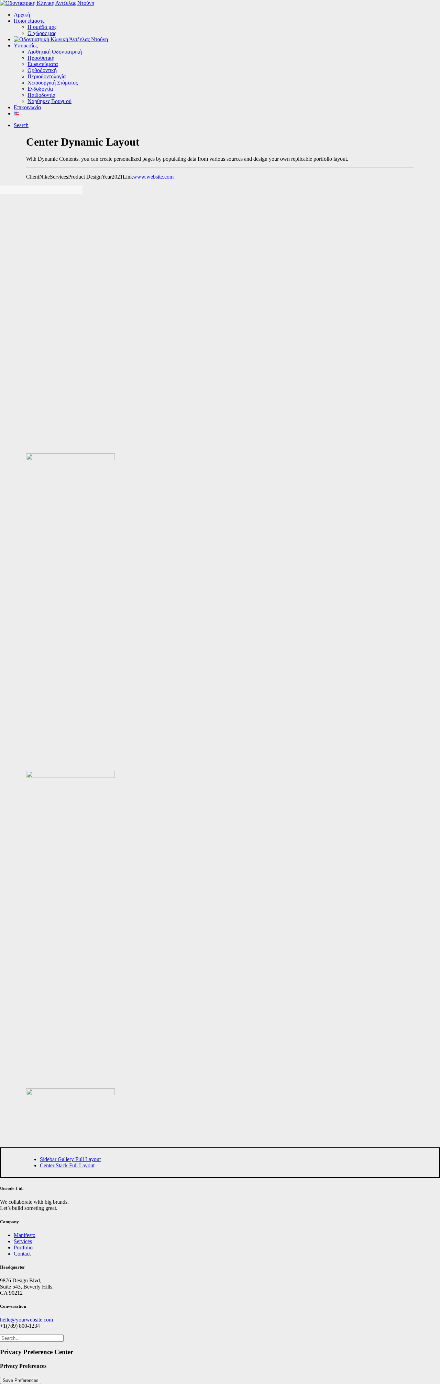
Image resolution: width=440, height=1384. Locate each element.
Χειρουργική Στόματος (53, 83)
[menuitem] (227, 15)
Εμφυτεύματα (43, 64)
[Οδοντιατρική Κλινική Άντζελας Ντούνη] (220, 3)
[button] (21, 125)
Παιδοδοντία (41, 95)
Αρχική (22, 15)
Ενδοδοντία (40, 89)
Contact (22, 1254)
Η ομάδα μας (42, 27)
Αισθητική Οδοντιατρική (55, 52)
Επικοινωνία (27, 107)
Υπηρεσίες (25, 45)
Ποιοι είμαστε (29, 21)
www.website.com (153, 177)
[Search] (32, 1338)
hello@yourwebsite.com (26, 1320)
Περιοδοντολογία (47, 76)
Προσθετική (41, 58)
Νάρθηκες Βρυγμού (50, 101)
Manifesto (24, 1235)
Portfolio (23, 1247)
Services (23, 1241)
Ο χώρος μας (42, 33)
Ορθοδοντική (42, 70)
